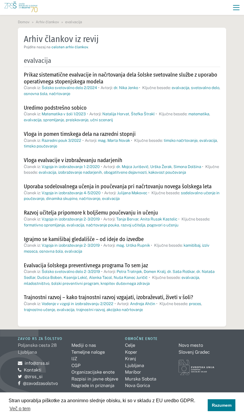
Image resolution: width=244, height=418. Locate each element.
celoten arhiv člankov (69, 47)
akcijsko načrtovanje (125, 309)
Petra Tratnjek (129, 271)
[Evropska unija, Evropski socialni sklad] (196, 364)
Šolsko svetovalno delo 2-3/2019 (71, 271)
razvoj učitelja (133, 225)
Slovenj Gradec (194, 352)
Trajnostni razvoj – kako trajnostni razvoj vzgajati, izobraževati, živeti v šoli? (108, 297)
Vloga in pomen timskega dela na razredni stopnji (80, 133)
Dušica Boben (49, 277)
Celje (130, 345)
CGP (75, 365)
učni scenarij (101, 120)
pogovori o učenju (163, 225)
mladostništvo (36, 283)
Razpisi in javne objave (94, 378)
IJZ (74, 358)
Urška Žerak (161, 166)
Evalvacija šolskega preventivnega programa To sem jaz (86, 265)
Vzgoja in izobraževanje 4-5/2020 (71, 193)
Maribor (133, 372)
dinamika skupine (61, 198)
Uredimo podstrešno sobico (55, 107)
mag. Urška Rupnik (133, 245)
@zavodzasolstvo (38, 383)
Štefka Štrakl (143, 114)
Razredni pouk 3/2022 (61, 140)
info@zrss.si (33, 363)
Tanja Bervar (127, 219)
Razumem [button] (222, 405)
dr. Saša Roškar (181, 271)
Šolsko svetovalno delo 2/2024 (69, 88)
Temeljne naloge (88, 352)
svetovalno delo (205, 88)
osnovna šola (35, 93)
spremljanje (53, 120)
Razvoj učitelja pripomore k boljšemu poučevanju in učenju (91, 212)
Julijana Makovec (132, 193)
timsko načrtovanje (181, 140)
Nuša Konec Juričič (131, 277)
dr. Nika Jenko (126, 88)
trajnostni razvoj (90, 309)
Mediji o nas (83, 345)
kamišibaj (192, 245)
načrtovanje (59, 93)
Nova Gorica (137, 385)
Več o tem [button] (20, 408)
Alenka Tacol (100, 277)
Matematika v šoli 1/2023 (64, 114)
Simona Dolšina (187, 166)
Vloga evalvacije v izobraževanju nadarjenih (73, 160)
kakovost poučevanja (167, 172)
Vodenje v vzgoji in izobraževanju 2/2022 (77, 304)
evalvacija (180, 88)
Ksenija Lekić (75, 277)
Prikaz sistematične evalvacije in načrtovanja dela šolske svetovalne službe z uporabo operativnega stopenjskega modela (120, 78)
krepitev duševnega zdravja (125, 283)
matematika (198, 114)
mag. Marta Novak (114, 140)
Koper (131, 352)
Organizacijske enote (93, 372)
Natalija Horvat (115, 114)
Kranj (130, 358)
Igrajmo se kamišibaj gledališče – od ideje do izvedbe (84, 239)
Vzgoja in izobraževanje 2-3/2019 (71, 219)
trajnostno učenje (39, 309)
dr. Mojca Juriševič (132, 166)
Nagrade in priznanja (92, 385)
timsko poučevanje (40, 146)
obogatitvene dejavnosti (125, 172)
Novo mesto (191, 345)
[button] (236, 7)
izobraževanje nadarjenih (80, 172)
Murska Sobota (140, 378)
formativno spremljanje (44, 225)
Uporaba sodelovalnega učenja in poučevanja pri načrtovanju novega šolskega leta (118, 186)
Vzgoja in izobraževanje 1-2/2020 (71, 166)
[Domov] (20, 7)
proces (195, 304)
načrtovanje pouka (102, 225)
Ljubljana (134, 365)
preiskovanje (77, 120)
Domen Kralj (154, 271)
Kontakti (32, 369)
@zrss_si (30, 376)
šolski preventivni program (75, 283)
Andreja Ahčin (142, 304)
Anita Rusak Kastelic (158, 219)
